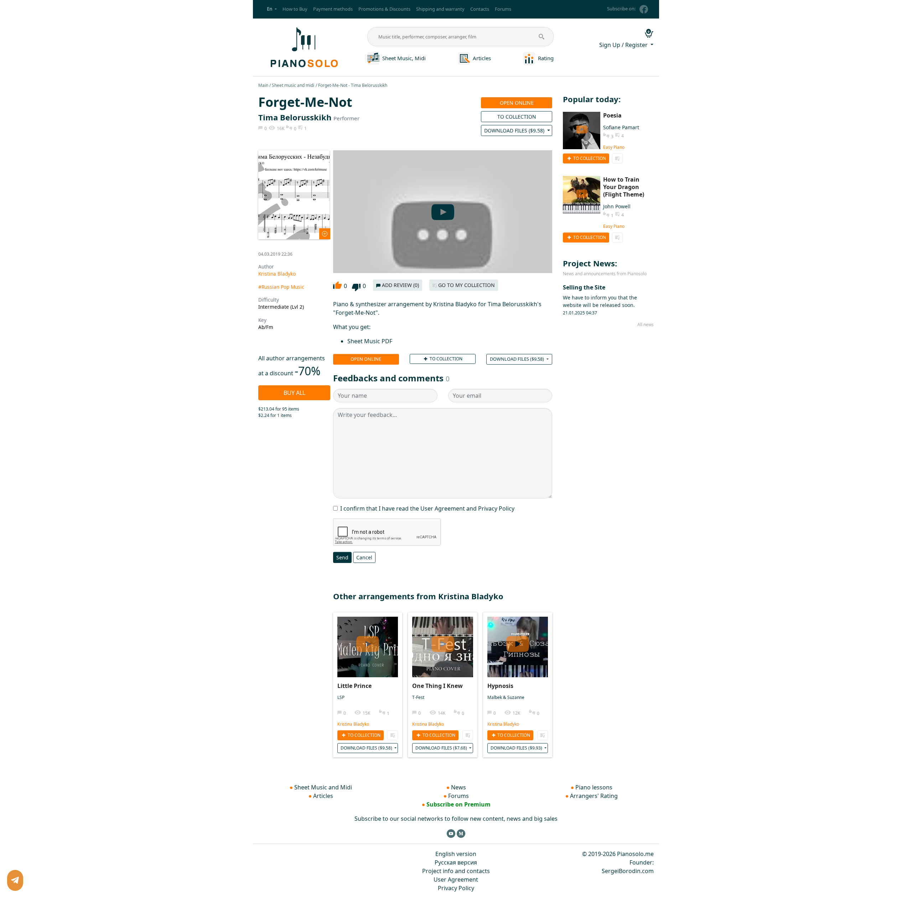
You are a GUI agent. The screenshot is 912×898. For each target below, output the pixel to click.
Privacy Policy (456, 888)
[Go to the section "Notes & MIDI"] (373, 57)
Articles (482, 58)
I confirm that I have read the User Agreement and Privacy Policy (427, 508)
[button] (272, 9)
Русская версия (456, 862)
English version (455, 854)
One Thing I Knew (437, 686)
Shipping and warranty (440, 9)
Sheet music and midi (293, 85)
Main (263, 85)
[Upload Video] (367, 640)
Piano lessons (593, 787)
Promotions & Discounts (384, 9)
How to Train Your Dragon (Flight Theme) (623, 187)
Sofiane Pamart (621, 127)
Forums (503, 9)
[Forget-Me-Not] (294, 193)
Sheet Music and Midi (323, 787)
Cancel (364, 557)
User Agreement (456, 879)
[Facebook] (643, 9)
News (458, 787)
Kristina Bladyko (277, 273)
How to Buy (295, 9)
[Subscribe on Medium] (461, 833)
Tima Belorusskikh (294, 117)
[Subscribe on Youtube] (451, 833)
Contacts (479, 9)
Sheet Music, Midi (404, 58)
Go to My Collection (466, 285)
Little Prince (354, 686)
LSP (340, 697)
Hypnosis (500, 686)
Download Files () (515, 130)
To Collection (516, 116)
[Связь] (15, 880)
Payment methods (333, 9)
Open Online (517, 102)
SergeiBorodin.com (628, 871)
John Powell (617, 206)
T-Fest (418, 697)
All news (645, 325)
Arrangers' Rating (594, 796)
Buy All (294, 393)
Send (342, 557)
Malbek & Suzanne (505, 697)
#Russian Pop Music (281, 286)
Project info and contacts (456, 871)
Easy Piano (614, 147)
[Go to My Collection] (392, 735)
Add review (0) (399, 285)
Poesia (612, 115)
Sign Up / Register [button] (624, 45)
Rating (546, 58)
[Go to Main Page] (303, 47)
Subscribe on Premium (458, 804)
